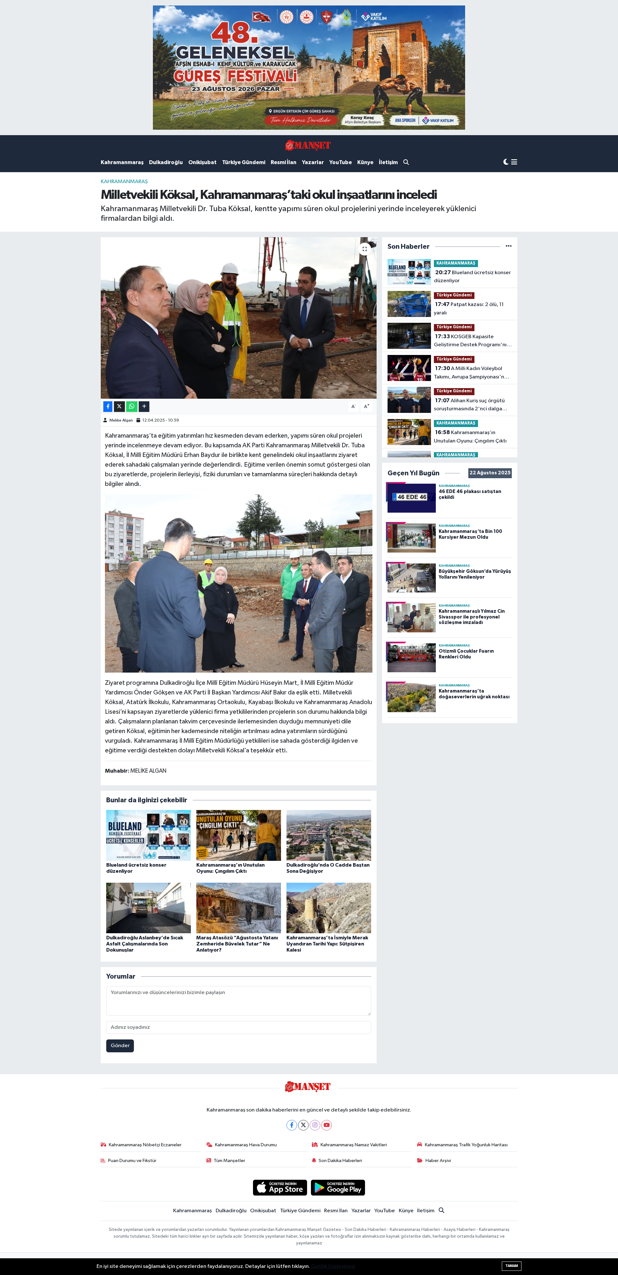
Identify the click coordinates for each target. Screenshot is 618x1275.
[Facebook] (291, 1125)
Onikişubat (202, 162)
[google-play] (338, 1187)
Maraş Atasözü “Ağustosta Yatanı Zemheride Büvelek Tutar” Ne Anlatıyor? (237, 944)
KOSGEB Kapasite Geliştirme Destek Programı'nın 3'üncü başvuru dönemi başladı (472, 341)
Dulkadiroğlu (166, 162)
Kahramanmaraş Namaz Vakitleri (354, 1144)
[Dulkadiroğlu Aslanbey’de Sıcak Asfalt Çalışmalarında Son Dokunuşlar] (148, 908)
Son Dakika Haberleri (340, 1160)
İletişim (388, 162)
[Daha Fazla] (144, 406)
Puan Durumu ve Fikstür (132, 1160)
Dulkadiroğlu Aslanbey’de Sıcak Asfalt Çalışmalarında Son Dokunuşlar (144, 944)
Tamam (511, 1266)
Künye (365, 162)
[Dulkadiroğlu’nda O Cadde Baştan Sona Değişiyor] (328, 835)
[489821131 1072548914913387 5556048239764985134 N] (239, 583)
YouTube (340, 162)
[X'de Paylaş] (119, 406)
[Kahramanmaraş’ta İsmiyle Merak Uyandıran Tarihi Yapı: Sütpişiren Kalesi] (328, 908)
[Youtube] (326, 1125)
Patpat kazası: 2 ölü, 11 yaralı (469, 309)
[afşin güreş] (309, 67)
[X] (303, 1125)
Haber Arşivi (438, 1160)
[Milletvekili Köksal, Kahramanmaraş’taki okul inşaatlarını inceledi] (239, 318)
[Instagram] (315, 1125)
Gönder (120, 1045)
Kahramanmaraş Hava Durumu (246, 1144)
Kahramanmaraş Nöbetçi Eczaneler (145, 1144)
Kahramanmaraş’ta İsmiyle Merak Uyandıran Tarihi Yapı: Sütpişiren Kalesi (327, 944)
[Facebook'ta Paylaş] (107, 406)
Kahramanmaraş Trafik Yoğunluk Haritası (466, 1144)
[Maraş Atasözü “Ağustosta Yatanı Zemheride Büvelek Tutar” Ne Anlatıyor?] (238, 908)
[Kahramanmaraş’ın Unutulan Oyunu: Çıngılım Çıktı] (238, 835)
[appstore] (279, 1187)
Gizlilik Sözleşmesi (333, 1266)
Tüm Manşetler (229, 1160)
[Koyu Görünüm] (506, 162)
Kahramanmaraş (122, 162)
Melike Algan (121, 420)
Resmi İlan (283, 162)
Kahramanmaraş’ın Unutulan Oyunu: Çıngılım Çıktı (470, 437)
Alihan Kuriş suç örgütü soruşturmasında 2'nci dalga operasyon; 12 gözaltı (469, 405)
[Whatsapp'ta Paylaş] (131, 406)
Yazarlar (313, 162)
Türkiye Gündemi (243, 162)
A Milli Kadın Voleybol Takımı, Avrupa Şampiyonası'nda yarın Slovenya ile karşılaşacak (472, 373)
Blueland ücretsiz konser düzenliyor (472, 277)
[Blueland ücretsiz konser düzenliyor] (148, 835)
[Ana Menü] (514, 163)
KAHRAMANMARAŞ (124, 181)
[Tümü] (509, 246)
